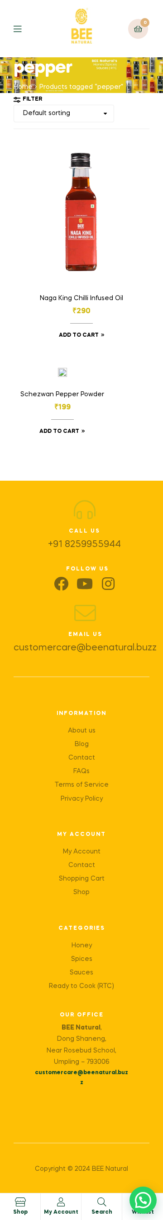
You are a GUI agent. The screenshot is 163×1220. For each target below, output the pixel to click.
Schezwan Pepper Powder (62, 394)
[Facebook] (61, 583)
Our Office (82, 1015)
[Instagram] (108, 583)
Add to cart (79, 335)
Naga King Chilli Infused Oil (81, 298)
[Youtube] (84, 583)
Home (23, 87)
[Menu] (24, 28)
